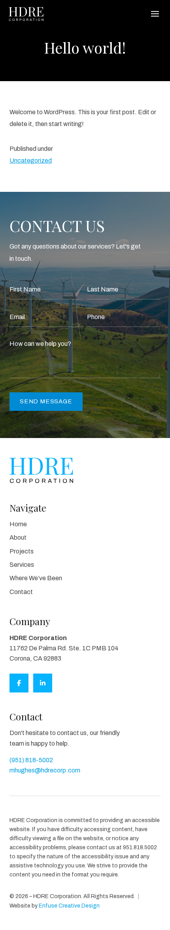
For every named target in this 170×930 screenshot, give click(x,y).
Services (21, 564)
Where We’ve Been (35, 578)
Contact (21, 591)
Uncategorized (30, 160)
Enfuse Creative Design (69, 906)
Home (18, 524)
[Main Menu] (155, 13)
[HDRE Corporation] (26, 14)
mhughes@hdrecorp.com (44, 770)
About (17, 537)
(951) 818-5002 (31, 760)
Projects (21, 551)
